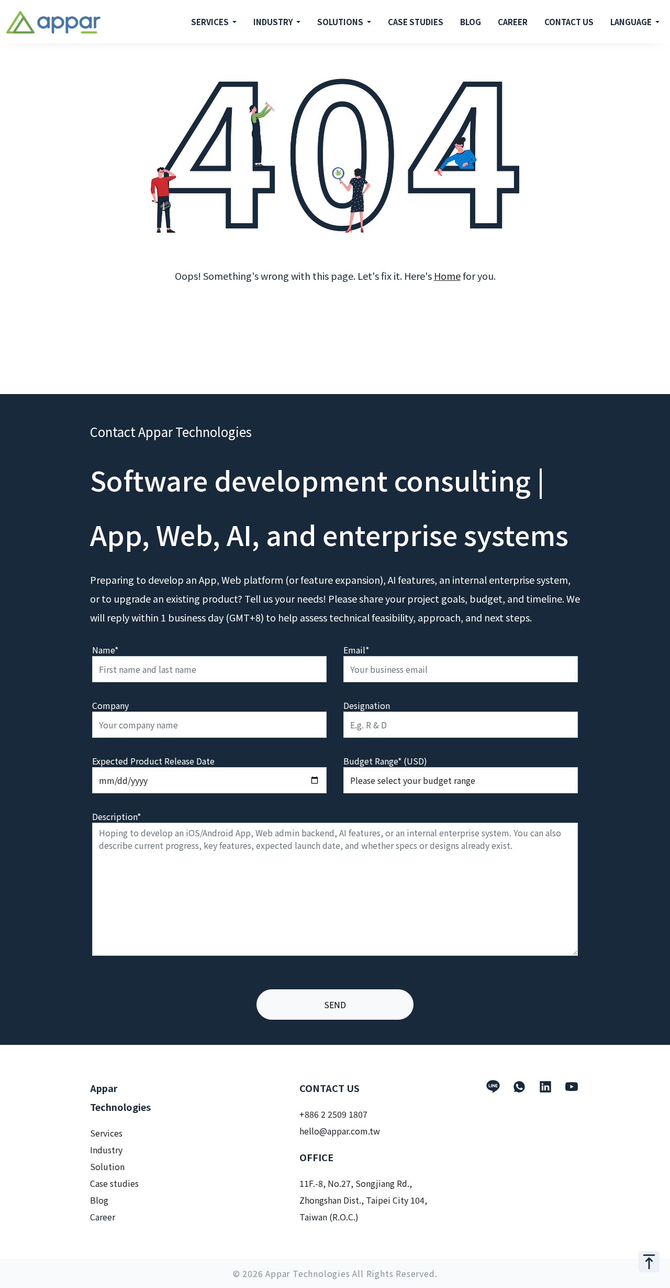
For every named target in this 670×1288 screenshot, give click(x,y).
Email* (356, 649)
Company (110, 705)
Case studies (114, 1183)
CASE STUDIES (415, 21)
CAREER (513, 21)
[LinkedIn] (545, 1086)
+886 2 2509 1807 (333, 1114)
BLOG (470, 21)
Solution (107, 1166)
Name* (105, 649)
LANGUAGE (631, 21)
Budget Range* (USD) (385, 761)
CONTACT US (569, 21)
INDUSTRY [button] (274, 21)
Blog (99, 1200)
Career (102, 1216)
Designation (366, 705)
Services (106, 1133)
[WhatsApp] (519, 1086)
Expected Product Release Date (153, 761)
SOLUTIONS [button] (341, 21)
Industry (106, 1149)
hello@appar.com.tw (339, 1131)
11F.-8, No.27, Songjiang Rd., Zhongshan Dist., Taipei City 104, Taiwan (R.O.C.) (363, 1200)
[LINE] (493, 1086)
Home (447, 275)
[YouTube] (571, 1086)
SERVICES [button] (210, 21)
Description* (116, 816)
